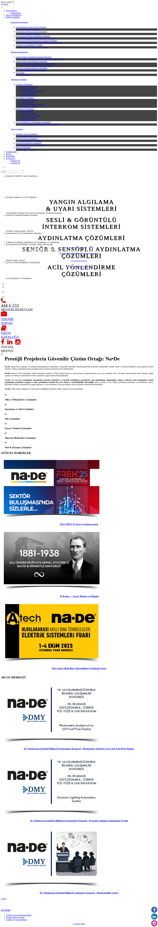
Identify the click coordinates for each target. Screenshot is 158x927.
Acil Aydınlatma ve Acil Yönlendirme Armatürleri (40, 124)
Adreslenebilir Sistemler (30, 29)
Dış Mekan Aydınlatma (25, 98)
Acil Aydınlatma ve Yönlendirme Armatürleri (33, 122)
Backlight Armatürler (29, 95)
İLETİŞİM (10, 156)
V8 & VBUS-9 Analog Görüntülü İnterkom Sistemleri (42, 59)
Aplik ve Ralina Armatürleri (31, 91)
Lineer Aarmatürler (28, 89)
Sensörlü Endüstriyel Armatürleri (28, 143)
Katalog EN (15, 163)
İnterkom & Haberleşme (19, 52)
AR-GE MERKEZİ (13, 15)
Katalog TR (15, 161)
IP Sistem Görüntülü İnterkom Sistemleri (31, 68)
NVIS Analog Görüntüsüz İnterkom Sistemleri (39, 64)
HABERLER (11, 152)
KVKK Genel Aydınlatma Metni (18, 915)
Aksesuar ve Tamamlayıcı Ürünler (29, 45)
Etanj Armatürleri (27, 113)
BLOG (8, 154)
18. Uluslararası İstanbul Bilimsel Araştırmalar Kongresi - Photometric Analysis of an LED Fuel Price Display (79, 748)
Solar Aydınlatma (27, 102)
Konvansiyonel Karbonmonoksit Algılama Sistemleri (36, 41)
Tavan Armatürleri (28, 93)
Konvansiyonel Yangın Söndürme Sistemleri (33, 36)
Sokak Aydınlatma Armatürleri (32, 104)
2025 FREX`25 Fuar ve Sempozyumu (79, 524)
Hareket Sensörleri (23, 147)
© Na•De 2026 (79, 924)
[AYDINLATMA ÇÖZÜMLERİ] (3, 293)
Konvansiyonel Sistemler (30, 34)
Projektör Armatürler (29, 107)
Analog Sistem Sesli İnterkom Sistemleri (31, 61)
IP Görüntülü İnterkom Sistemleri (34, 70)
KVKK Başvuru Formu (15, 917)
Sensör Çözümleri (17, 129)
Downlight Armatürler (29, 87)
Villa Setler (20, 73)
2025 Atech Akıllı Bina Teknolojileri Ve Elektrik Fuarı (79, 668)
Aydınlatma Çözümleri (19, 80)
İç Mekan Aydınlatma (24, 84)
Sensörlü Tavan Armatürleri (26, 134)
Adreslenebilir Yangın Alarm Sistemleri (31, 27)
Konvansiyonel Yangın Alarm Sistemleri (31, 32)
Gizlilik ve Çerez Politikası (16, 920)
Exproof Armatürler (28, 118)
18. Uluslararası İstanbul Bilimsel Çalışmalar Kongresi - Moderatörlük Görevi (79, 893)
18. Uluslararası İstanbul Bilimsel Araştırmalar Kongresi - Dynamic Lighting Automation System (79, 820)
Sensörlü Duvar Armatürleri (26, 138)
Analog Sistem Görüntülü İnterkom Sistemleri (33, 57)
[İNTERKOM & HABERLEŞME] (3, 289)
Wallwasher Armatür (29, 100)
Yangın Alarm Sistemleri (19, 22)
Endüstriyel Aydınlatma (25, 109)
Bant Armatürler (27, 111)
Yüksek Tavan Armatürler (31, 116)
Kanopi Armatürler (28, 120)
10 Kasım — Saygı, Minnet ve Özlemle (79, 596)
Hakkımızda (15, 13)
